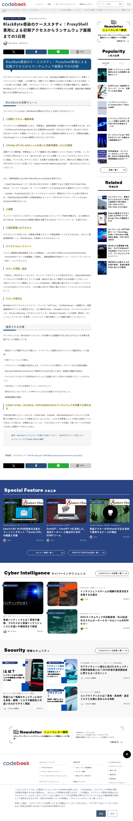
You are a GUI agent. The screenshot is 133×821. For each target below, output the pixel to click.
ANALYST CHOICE (83, 776)
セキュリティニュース (47, 762)
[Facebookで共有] (36, 52)
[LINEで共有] (58, 52)
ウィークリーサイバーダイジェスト (54, 776)
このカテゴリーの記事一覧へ (111, 573)
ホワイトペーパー (116, 766)
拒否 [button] (112, 813)
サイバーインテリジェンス (65, 4)
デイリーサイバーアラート (51, 771)
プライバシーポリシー (118, 783)
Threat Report (47, 767)
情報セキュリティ (86, 4)
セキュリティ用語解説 (84, 767)
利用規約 (113, 779)
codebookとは (115, 762)
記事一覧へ (114, 170)
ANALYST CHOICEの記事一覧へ (86, 552)
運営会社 (113, 774)
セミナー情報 (80, 771)
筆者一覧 (113, 770)
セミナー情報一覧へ (45, 552)
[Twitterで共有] (13, 52)
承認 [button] (101, 813)
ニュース (40, 4)
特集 (49, 4)
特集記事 (76, 762)
